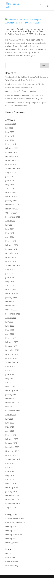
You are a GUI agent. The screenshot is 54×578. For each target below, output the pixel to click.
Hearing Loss (11, 530)
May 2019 (9, 475)
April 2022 (9, 334)
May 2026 (9, 136)
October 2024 (11, 213)
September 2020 (12, 410)
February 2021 (11, 390)
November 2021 (12, 354)
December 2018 (12, 495)
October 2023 (11, 261)
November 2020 (12, 402)
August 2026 (10, 124)
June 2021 (9, 374)
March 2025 (10, 192)
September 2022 (12, 314)
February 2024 (11, 245)
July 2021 (9, 370)
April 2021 (9, 382)
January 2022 (11, 346)
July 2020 (9, 419)
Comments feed (12, 561)
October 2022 (11, 309)
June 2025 (9, 180)
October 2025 (11, 164)
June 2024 (9, 229)
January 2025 (11, 200)
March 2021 (10, 386)
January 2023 (11, 297)
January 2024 (11, 249)
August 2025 (10, 172)
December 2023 (12, 253)
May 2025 (9, 184)
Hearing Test (11, 538)
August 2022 (10, 318)
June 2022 (9, 326)
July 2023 (9, 273)
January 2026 (11, 152)
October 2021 (11, 358)
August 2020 (10, 415)
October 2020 (11, 406)
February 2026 (11, 148)
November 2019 (12, 451)
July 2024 (9, 225)
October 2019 (11, 455)
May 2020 (9, 427)
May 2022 (9, 330)
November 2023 (12, 257)
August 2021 (10, 366)
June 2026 (9, 132)
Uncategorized (11, 542)
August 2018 (10, 507)
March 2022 (10, 338)
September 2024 (12, 217)
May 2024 (9, 233)
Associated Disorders (14, 518)
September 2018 (12, 503)
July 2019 (9, 467)
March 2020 (10, 435)
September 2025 (12, 168)
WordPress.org (11, 565)
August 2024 (10, 221)
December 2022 (12, 301)
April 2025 (9, 188)
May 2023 (9, 281)
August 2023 (10, 269)
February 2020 (11, 439)
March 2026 (10, 144)
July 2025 (9, 176)
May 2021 (9, 378)
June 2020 (9, 423)
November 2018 (12, 499)
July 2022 (9, 322)
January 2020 (11, 443)
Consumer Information (15, 522)
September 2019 (12, 459)
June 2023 (9, 277)
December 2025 (12, 156)
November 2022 (12, 305)
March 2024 (10, 241)
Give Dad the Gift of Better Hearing (20, 91)
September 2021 (12, 362)
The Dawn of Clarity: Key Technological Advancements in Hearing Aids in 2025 (24, 30)
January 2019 (11, 491)
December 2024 (12, 204)
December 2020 (12, 398)
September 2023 (12, 265)
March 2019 (10, 483)
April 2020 (9, 431)
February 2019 (11, 487)
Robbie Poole (13, 34)
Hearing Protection (13, 534)
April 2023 (9, 285)
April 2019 (9, 479)
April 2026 (9, 140)
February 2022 (11, 342)
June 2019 (9, 471)
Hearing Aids (40, 34)
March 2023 (10, 289)
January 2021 (11, 394)
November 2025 (12, 160)
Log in (8, 553)
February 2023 (11, 293)
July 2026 (9, 128)
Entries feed (10, 557)
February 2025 (11, 196)
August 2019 (10, 463)
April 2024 (9, 237)
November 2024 (12, 208)
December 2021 (12, 350)
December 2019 (12, 447)
